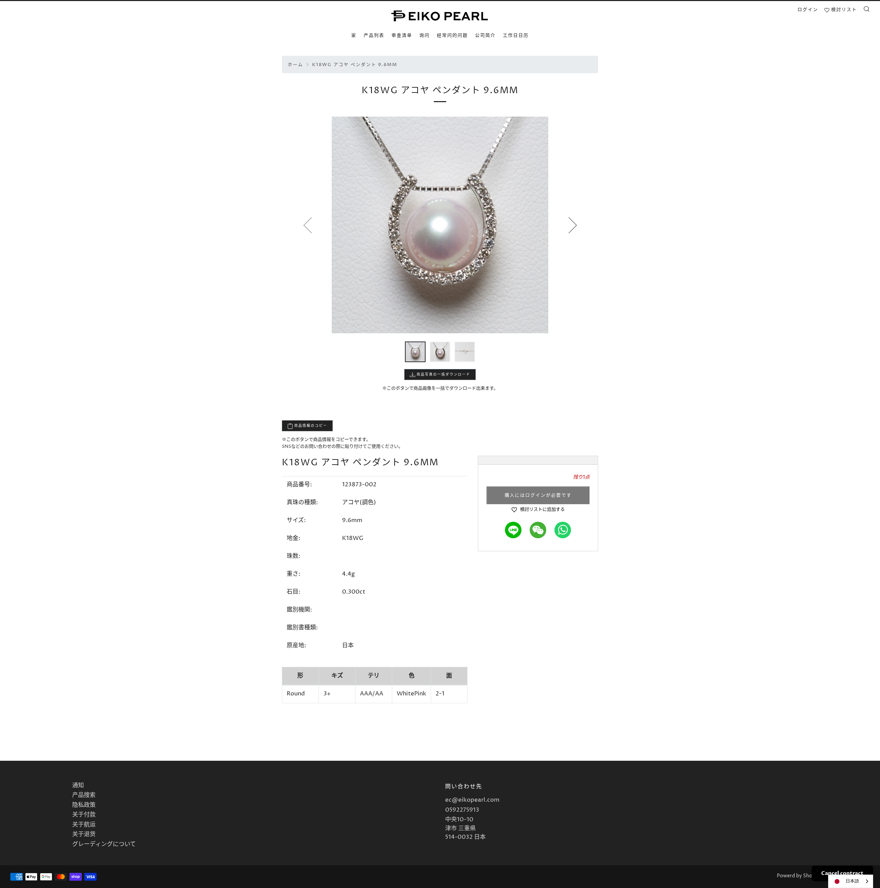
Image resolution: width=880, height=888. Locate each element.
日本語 (852, 881)
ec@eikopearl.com (472, 800)
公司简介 (485, 35)
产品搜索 (84, 795)
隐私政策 (84, 805)
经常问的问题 (452, 35)
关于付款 (84, 815)
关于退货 (84, 834)
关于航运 (84, 825)
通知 (78, 785)
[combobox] (850, 881)
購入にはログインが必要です (538, 495)
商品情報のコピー (310, 425)
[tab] (415, 352)
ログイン (808, 10)
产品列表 (374, 35)
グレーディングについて (104, 844)
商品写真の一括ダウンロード (442, 374)
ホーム (295, 65)
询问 (424, 35)
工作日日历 (516, 35)
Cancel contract (842, 873)
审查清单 (402, 35)
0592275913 (462, 810)
